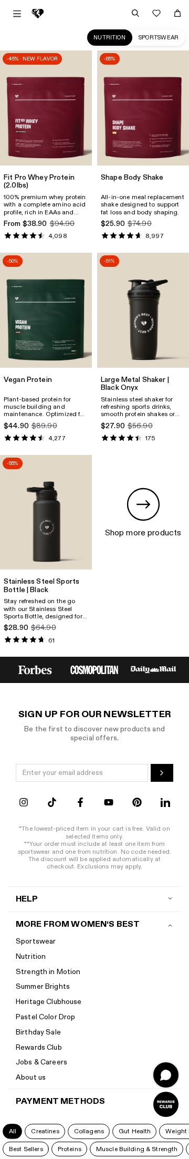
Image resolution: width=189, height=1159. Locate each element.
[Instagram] (23, 804)
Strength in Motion (48, 972)
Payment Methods (60, 1101)
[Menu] (17, 13)
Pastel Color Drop (45, 1017)
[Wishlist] (156, 13)
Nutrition (109, 38)
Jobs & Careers (41, 1062)
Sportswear (158, 38)
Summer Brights (43, 986)
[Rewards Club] (165, 1104)
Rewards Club (39, 1047)
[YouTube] (108, 804)
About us (31, 1077)
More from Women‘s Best (78, 924)
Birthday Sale (38, 1032)
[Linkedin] (165, 804)
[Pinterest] (137, 804)
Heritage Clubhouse (49, 1002)
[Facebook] (80, 804)
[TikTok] (52, 804)
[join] (162, 773)
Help (27, 899)
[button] (12, 1131)
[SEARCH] (135, 13)
